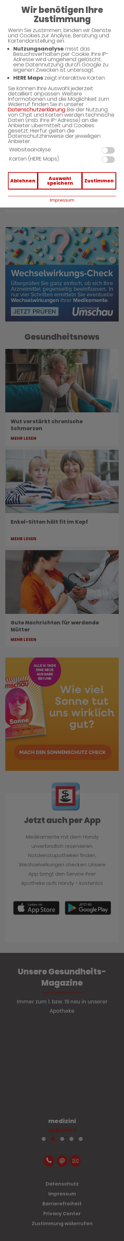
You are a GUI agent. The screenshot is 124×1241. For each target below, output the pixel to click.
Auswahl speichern (60, 180)
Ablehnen (22, 180)
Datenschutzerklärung (36, 109)
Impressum (62, 200)
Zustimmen (99, 180)
